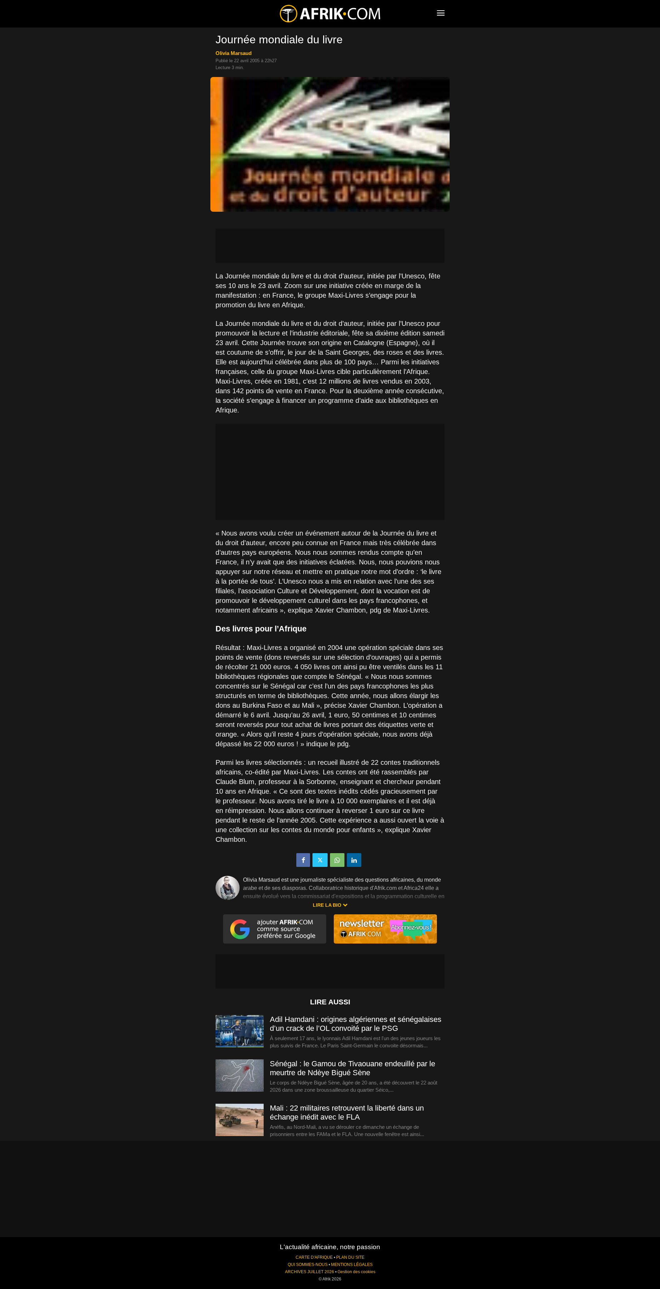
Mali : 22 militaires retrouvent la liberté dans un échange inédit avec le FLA (347, 1112)
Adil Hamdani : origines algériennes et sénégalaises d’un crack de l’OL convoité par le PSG (355, 1024)
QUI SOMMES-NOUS (308, 1264)
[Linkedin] (354, 860)
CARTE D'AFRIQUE (314, 1257)
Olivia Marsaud (234, 53)
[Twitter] (320, 860)
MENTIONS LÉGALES (352, 1264)
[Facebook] (303, 860)
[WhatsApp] (337, 860)
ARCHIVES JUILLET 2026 (309, 1271)
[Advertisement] (330, 246)
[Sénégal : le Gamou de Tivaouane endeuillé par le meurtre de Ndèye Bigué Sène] (240, 1075)
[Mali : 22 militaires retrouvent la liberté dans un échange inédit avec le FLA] (240, 1120)
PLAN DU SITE (350, 1257)
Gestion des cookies (356, 1271)
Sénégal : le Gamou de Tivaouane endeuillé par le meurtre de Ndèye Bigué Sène (352, 1068)
